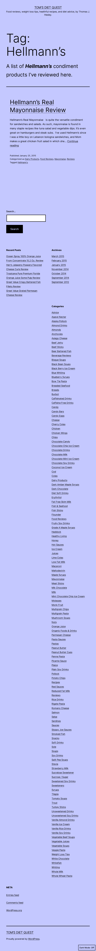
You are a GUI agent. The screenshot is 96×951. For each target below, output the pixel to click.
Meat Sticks (58, 583)
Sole (54, 746)
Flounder (56, 514)
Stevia (55, 764)
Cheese (56, 420)
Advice (55, 312)
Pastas (55, 643)
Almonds (56, 329)
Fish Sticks (57, 510)
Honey (55, 540)
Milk (54, 592)
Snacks (55, 738)
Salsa (54, 716)
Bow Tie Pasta (59, 381)
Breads (55, 390)
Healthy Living (59, 536)
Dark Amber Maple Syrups (65, 484)
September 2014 (60, 277)
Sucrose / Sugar (60, 777)
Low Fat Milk (58, 562)
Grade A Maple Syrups (63, 527)
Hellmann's (23, 162)
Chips (55, 437)
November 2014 (60, 269)
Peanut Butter (59, 648)
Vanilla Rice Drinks (61, 828)
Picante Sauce (59, 661)
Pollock (55, 673)
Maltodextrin (58, 570)
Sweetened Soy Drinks (64, 781)
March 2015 (58, 256)
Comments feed (14, 902)
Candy (55, 407)
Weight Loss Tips (61, 854)
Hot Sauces (58, 544)
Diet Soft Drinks (60, 493)
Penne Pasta (58, 656)
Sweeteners (58, 785)
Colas (55, 476)
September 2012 (60, 282)
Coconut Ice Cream (62, 467)
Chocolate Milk (59, 454)
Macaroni (57, 566)
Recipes (56, 682)
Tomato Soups (59, 798)
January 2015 (59, 265)
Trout (54, 802)
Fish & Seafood (60, 506)
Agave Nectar (59, 317)
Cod (54, 471)
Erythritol (57, 497)
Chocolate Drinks (61, 450)
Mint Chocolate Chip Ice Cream (68, 596)
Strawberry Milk (60, 768)
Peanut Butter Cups (62, 652)
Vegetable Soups (60, 845)
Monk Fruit (57, 605)
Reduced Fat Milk (61, 691)
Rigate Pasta (58, 703)
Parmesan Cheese (61, 635)
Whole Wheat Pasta (62, 876)
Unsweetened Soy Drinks (65, 815)
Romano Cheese (60, 708)
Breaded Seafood (61, 385)
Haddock (56, 532)
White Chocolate (60, 858)
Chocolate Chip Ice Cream (65, 445)
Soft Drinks (58, 742)
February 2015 (59, 260)
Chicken (56, 428)
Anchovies (57, 334)
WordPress (34, 939)
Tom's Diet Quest (48, 7)
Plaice (55, 665)
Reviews (71, 159)
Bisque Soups (59, 359)
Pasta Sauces (59, 639)
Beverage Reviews (61, 355)
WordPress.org (14, 910)
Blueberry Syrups (61, 377)
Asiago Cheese (59, 338)
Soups (55, 751)
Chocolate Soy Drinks (63, 463)
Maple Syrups (59, 575)
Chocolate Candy (61, 441)
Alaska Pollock (59, 321)
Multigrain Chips (60, 609)
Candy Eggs (58, 415)
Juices (55, 553)
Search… (11, 211)
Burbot (55, 394)
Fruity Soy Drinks (61, 523)
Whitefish (57, 863)
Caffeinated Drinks (62, 398)
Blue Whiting (58, 372)
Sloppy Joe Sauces (62, 729)
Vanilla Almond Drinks (63, 820)
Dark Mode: (85, 947)
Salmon (56, 712)
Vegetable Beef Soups (63, 837)
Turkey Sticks (59, 807)
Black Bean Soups (61, 364)
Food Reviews (46, 159)
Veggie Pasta (58, 850)
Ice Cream (57, 549)
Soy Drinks (57, 755)
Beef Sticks (58, 347)
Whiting (56, 867)
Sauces (55, 725)
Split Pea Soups (60, 759)
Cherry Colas (58, 424)
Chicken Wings (59, 433)
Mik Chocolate (59, 587)
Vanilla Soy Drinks (61, 833)
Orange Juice (59, 626)
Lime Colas (57, 557)
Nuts (54, 622)
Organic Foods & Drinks (64, 630)
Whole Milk (57, 871)
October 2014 (59, 273)
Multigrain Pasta (60, 613)
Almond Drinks (59, 325)
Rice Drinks (58, 699)
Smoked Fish (58, 734)
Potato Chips (58, 678)
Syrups (55, 789)
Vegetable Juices (60, 841)
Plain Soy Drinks (60, 669)
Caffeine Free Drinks (62, 402)
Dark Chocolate (60, 489)
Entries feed (12, 895)
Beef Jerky (57, 342)
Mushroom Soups (61, 618)
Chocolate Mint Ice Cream (65, 458)
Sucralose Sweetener (63, 772)
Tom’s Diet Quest (20, 932)
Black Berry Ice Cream (63, 368)
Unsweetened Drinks (63, 811)
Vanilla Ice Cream (61, 824)
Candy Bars (58, 411)
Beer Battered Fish (61, 351)
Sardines (56, 721)
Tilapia (55, 794)
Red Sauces (58, 686)
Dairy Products (32, 159)
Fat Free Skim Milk (61, 501)
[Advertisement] (71, 225)
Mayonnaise (60, 159)
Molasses (56, 600)
